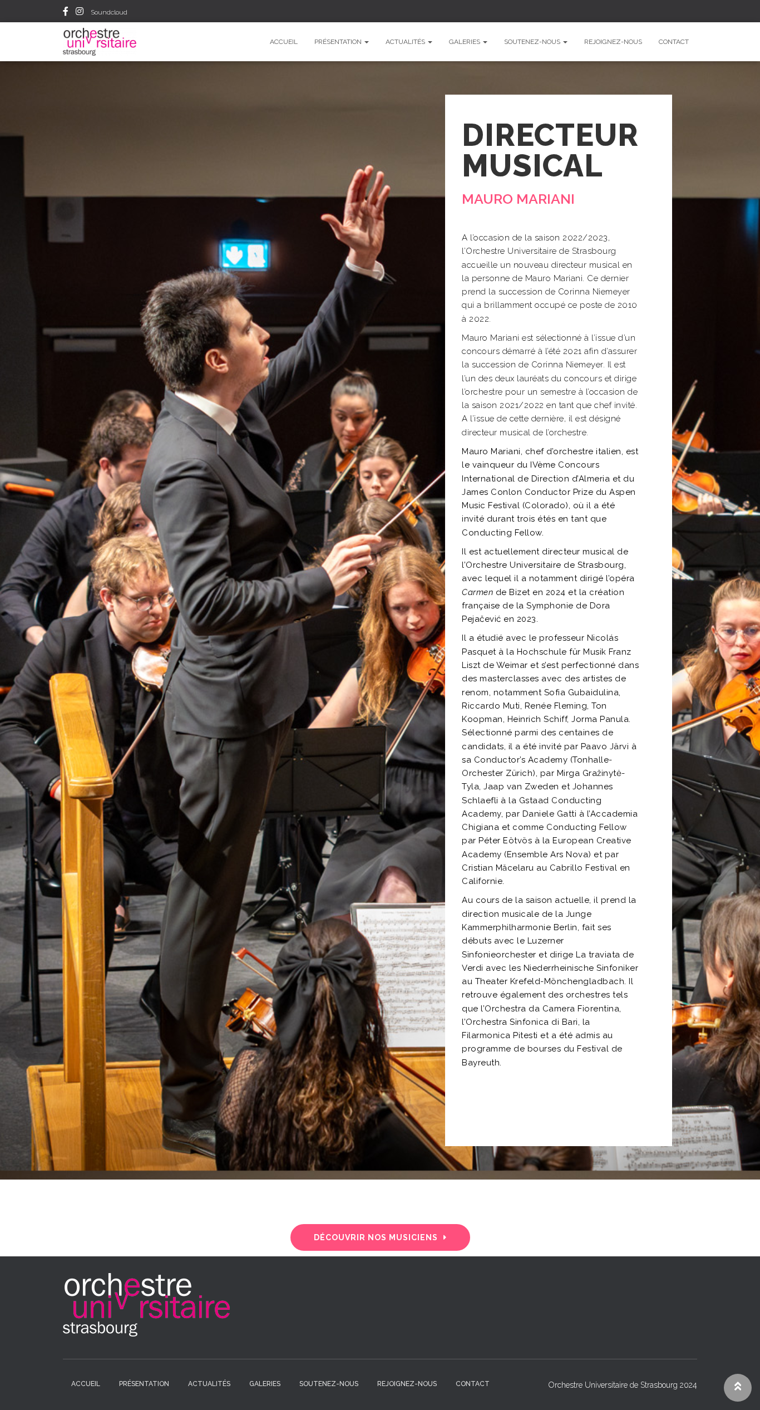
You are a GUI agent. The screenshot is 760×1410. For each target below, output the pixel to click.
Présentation (338, 42)
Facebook (65, 13)
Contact (674, 42)
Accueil (284, 42)
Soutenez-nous (533, 42)
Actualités (406, 42)
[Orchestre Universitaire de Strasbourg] (100, 42)
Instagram (79, 13)
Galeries (465, 42)
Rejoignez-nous (613, 42)
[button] (380, 1237)
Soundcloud (109, 12)
